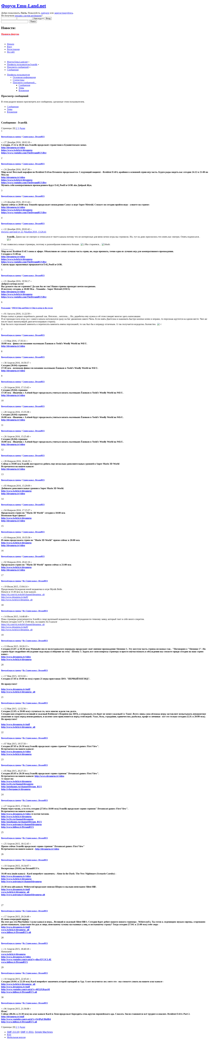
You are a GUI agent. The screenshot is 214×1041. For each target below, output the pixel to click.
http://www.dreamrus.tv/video (16, 657)
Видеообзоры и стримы (11, 136)
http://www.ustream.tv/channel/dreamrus (21, 824)
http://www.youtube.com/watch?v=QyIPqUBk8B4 (26, 1019)
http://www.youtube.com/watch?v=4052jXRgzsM (25, 989)
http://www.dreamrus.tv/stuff (15, 724)
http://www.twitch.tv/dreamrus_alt (16, 599)
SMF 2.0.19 (13, 1032)
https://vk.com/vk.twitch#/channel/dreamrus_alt (23, 594)
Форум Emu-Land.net (23, 5)
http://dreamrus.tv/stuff (12, 1016)
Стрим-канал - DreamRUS (34, 136)
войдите (45, 13)
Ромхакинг (6, 308)
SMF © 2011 (27, 1032)
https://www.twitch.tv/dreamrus (16, 150)
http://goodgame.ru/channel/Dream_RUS (21, 786)
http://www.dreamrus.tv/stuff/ (14, 597)
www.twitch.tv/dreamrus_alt (15, 892)
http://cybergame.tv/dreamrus (16, 789)
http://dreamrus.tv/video (13, 147)
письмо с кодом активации (28, 15)
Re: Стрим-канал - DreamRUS (35, 581)
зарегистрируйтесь (63, 13)
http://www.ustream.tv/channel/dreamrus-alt (23, 894)
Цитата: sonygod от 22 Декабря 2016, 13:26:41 (23, 232)
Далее (22, 128)
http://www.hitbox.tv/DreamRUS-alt (19, 992)
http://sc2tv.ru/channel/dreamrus (17, 784)
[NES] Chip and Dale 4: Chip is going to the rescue (32, 308)
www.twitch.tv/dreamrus (13, 954)
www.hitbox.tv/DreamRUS (14, 962)
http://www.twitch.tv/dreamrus (16, 491)
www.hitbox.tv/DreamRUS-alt (16, 932)
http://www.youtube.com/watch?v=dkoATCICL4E (26, 959)
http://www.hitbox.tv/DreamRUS (17, 827)
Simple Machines (44, 1032)
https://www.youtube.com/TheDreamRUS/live (23, 153)
